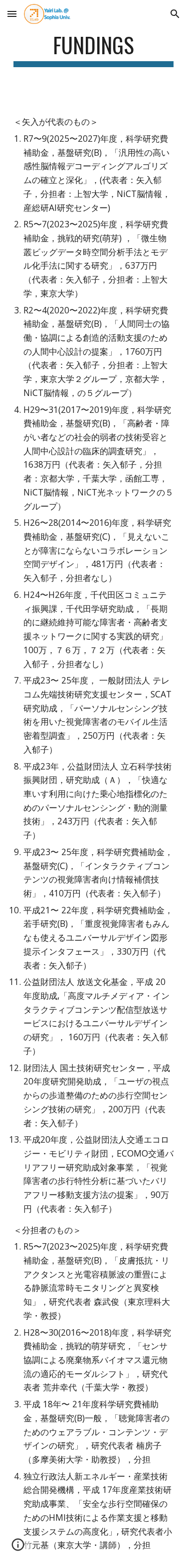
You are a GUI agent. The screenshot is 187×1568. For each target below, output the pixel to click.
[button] (12, 13)
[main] (93, 49)
